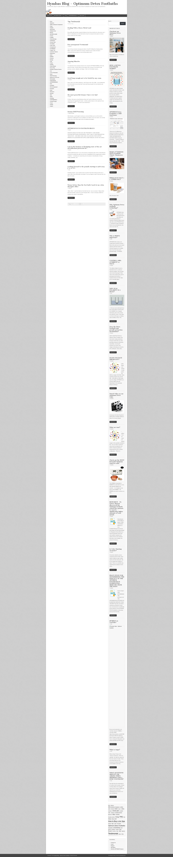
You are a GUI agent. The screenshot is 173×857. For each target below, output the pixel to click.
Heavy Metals (53, 66)
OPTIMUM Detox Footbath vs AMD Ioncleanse (116, 113)
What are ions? (115, 427)
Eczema (52, 58)
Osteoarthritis (53, 80)
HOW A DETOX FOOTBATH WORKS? (115, 66)
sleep (120, 831)
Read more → (71, 39)
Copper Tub (52, 50)
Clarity (109, 812)
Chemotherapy (53, 39)
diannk (70, 149)
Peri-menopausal (53, 86)
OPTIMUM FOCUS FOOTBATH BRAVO (81, 128)
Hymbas (109, 823)
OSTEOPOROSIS (54, 82)
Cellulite (51, 37)
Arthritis (51, 27)
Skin (51, 94)
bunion (116, 808)
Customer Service (54, 51)
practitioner (113, 829)
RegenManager (71, 113)
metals (115, 823)
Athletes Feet (53, 30)
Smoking (52, 98)
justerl (70, 129)
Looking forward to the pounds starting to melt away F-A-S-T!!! (86, 167)
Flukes (51, 63)
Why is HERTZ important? (115, 236)
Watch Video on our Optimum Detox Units (116, 395)
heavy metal (114, 818)
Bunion (51, 32)
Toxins (51, 103)
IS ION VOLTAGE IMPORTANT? (116, 358)
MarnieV (70, 79)
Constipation (52, 48)
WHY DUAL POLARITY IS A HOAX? (115, 290)
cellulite (122, 808)
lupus (51, 74)
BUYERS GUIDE (57, 15)
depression (110, 814)
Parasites (52, 85)
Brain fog (112, 808)
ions (51, 71)
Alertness (52, 22)
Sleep (51, 96)
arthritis (121, 807)
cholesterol (110, 810)
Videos (51, 106)
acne (109, 805)
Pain (51, 83)
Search (109, 21)
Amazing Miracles (74, 61)
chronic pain (115, 810)
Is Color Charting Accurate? (116, 549)
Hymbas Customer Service (55, 69)
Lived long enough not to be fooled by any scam (84, 78)
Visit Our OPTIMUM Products (117, 849)
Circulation (52, 43)
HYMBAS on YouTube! (114, 621)
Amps (51, 26)
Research (82, 15)
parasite (109, 829)
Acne (51, 21)
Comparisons (53, 47)
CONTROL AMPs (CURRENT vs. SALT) (115, 262)
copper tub (112, 812)
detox (51, 55)
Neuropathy (52, 78)
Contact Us (113, 842)
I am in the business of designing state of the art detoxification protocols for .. (85, 147)
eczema (117, 814)
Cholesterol (52, 40)
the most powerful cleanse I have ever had (82, 95)
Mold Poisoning (53, 75)
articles (109, 808)
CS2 (69, 29)
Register (112, 845)
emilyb (70, 96)
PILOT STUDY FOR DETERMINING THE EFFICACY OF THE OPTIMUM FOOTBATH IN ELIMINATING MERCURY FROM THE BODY (117, 580)
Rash (51, 90)
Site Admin (113, 847)
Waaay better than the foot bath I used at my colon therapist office (86, 185)
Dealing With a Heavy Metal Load (79, 28)
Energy (51, 59)
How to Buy (52, 67)
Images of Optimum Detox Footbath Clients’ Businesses (116, 153)
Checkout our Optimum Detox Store (115, 33)
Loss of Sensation (54, 72)
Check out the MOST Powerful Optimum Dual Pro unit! (117, 461)
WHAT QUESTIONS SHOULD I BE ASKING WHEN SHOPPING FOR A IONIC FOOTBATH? (117, 776)
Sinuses (51, 93)
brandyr (112, 360)
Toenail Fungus (53, 101)
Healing (51, 64)
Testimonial (113, 833)
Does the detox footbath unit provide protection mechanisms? (116, 329)
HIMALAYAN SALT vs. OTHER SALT (117, 178)
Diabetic (52, 56)
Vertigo (51, 104)
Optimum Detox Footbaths (116, 825)
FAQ (66, 15)
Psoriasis (52, 88)
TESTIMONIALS (73, 15)
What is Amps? (115, 749)
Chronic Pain (53, 42)
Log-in (112, 844)
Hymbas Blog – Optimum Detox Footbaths (82, 4)
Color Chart (52, 45)
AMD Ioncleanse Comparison (56, 24)
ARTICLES (49, 15)
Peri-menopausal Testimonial (78, 44)
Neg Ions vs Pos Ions (54, 77)
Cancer (51, 35)
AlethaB (70, 188)
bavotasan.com (122, 855)
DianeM (70, 46)
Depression (52, 53)
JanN (69, 62)
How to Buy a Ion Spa (116, 821)
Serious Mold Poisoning (76, 111)
